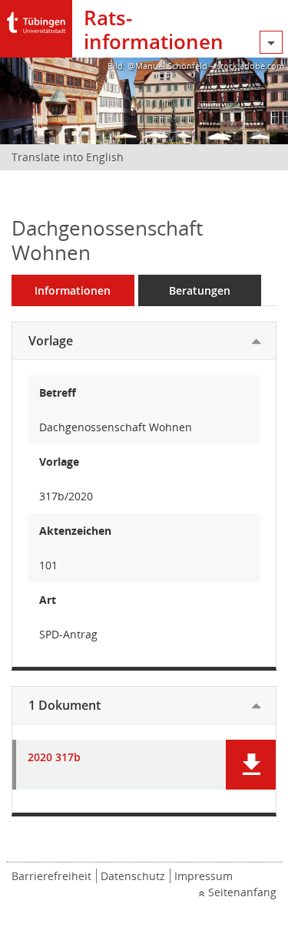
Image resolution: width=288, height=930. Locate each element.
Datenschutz (133, 876)
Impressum (203, 876)
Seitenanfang (242, 892)
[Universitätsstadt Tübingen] (36, 19)
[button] (251, 765)
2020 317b (54, 757)
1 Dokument (64, 705)
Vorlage (50, 340)
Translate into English (68, 157)
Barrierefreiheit (51, 876)
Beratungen (199, 290)
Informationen (73, 290)
